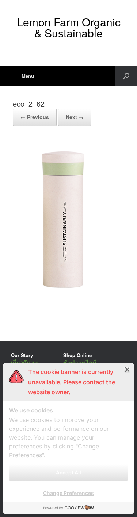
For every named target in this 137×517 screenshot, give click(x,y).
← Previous (34, 117)
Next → (75, 117)
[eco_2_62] (61, 294)
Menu (28, 75)
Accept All (68, 472)
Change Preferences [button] (68, 493)
